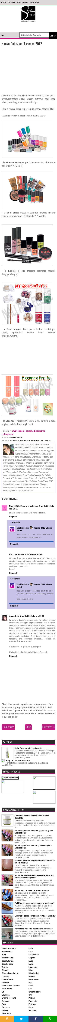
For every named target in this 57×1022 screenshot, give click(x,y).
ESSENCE (14, 440)
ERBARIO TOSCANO (9, 998)
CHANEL (5, 970)
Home (28, 727)
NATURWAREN (33, 979)
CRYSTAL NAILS (7, 979)
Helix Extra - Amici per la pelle (28, 748)
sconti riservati (22, 2)
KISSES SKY (33, 955)
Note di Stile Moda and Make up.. (23, 506)
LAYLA (30, 964)
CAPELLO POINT (7, 964)
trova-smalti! (34, 2)
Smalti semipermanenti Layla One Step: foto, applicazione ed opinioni (35, 876)
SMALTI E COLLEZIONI (41, 440)
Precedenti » (48, 727)
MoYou (31, 976)
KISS (30, 952)
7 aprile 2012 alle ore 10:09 (32, 616)
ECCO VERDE (7, 989)
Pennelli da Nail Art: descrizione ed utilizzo (34, 929)
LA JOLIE (31, 958)
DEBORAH (5, 982)
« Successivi (8, 727)
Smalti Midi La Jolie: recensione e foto (32, 890)
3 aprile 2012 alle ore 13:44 (30, 554)
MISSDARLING (33, 973)
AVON (4, 955)
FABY (4, 1004)
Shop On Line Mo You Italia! (18, 760)
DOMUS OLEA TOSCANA (11, 986)
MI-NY (30, 970)
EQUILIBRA (6, 995)
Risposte (16, 522)
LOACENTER (33, 967)
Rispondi (13, 517)
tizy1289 (13, 554)
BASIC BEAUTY (7, 958)
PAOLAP (31, 998)
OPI (30, 989)
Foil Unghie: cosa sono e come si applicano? (34, 903)
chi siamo (11, 2)
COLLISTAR (5, 976)
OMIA (30, 986)
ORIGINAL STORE (34, 992)
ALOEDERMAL (7, 952)
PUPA (30, 1007)
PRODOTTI (25, 440)
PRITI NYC (32, 1004)
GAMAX (5, 1010)
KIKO (30, 948)
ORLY (30, 995)
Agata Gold (14, 616)
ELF (3, 992)
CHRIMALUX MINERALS (10, 973)
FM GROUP (6, 1007)
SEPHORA (32, 1010)
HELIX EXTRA (6, 1013)
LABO (30, 961)
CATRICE (5, 967)
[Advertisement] (28, 27)
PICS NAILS (32, 1001)
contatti (3, 2)
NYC (30, 982)
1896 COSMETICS (9, 948)
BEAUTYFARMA (7, 961)
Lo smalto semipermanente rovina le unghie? (35, 916)
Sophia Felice (23, 528)
